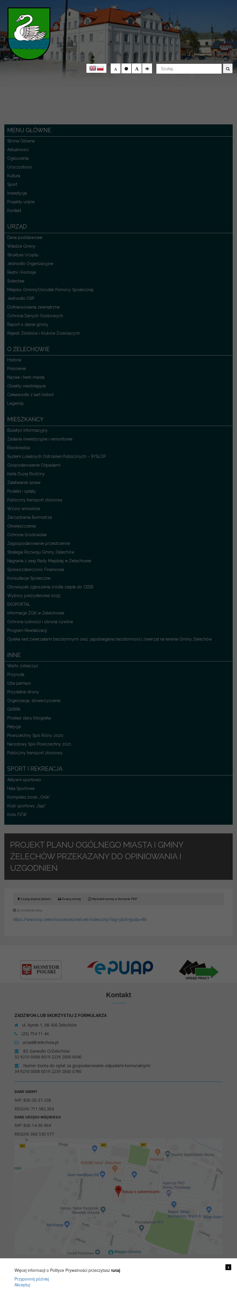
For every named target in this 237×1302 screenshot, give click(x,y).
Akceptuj (22, 1285)
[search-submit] (228, 68)
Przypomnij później (31, 1279)
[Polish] (100, 68)
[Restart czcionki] (126, 68)
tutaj (115, 1270)
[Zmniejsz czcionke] (116, 68)
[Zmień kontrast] (147, 68)
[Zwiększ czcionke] (137, 68)
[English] (92, 68)
